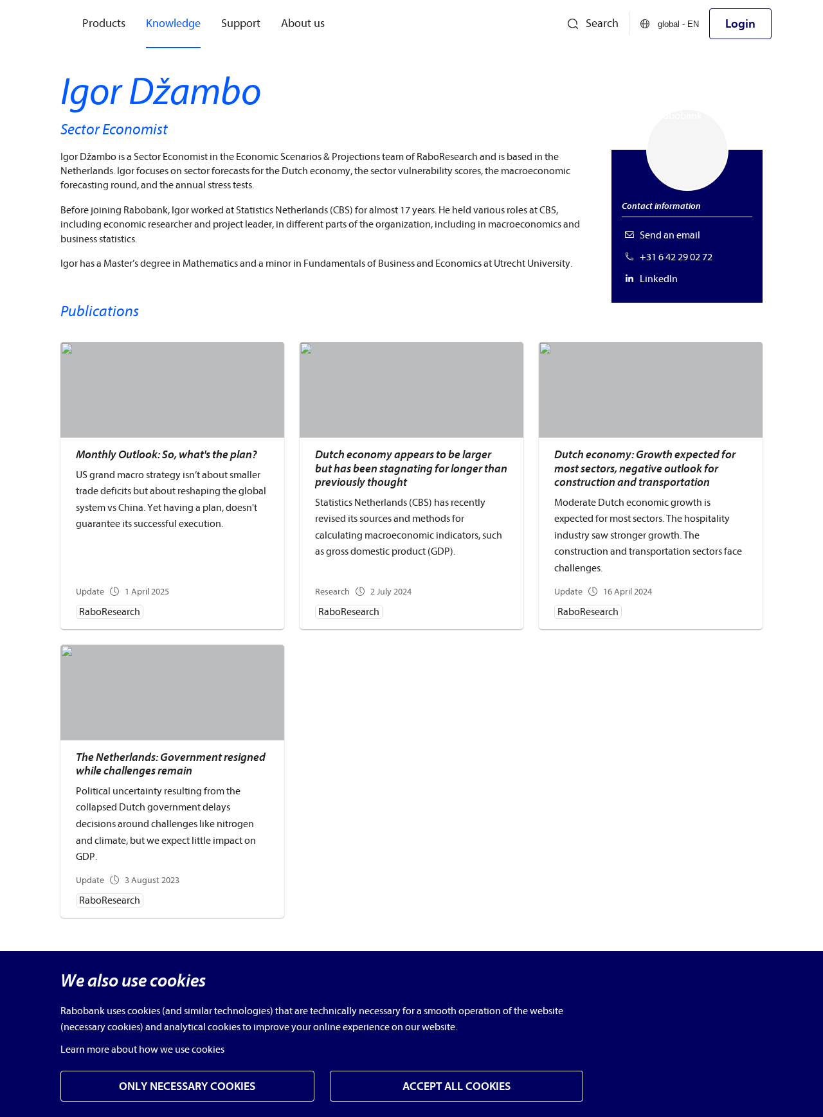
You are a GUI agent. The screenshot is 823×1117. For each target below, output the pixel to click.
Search (602, 23)
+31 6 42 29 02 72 (676, 257)
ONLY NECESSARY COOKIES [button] (187, 1086)
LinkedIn (659, 279)
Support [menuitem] (240, 23)
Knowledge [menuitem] (173, 23)
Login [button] (740, 24)
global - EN (678, 24)
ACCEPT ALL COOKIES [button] (456, 1086)
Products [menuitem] (103, 23)
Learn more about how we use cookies (142, 1049)
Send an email (670, 235)
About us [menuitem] (303, 23)
